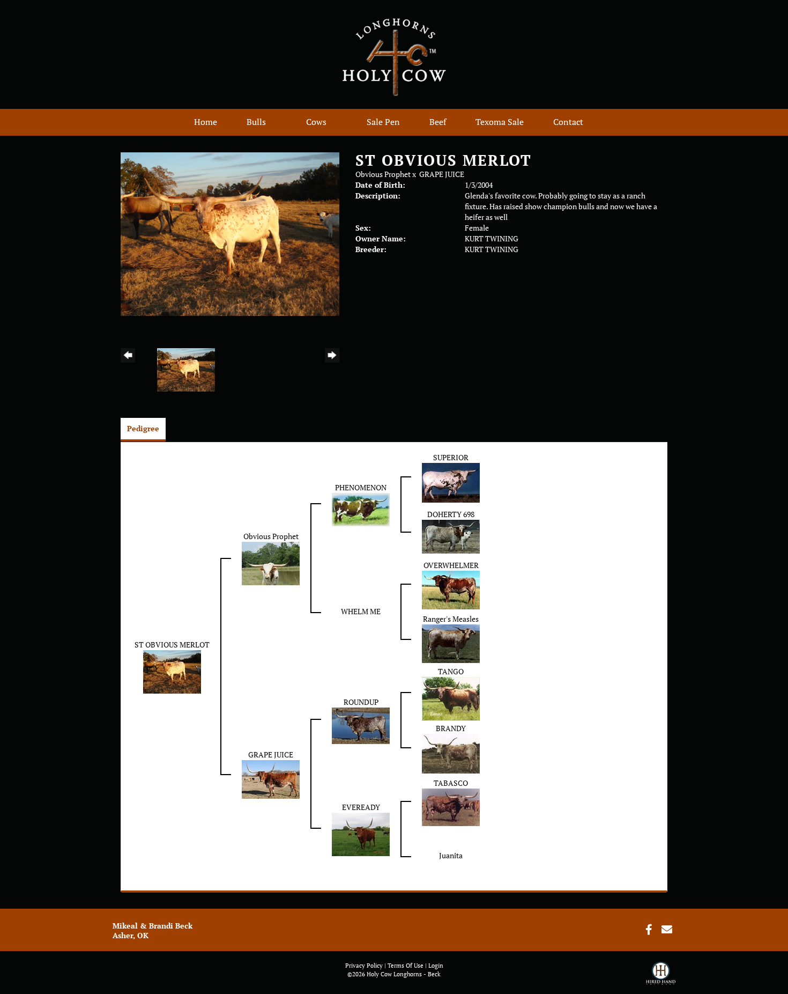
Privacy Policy (364, 965)
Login (435, 965)
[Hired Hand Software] (660, 978)
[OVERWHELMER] (451, 589)
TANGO (451, 671)
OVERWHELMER (451, 565)
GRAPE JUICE (441, 174)
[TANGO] (451, 698)
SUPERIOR (451, 457)
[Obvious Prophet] (271, 562)
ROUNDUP (361, 702)
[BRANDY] (451, 753)
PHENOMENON (360, 487)
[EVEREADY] (361, 833)
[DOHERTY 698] (451, 536)
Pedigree (143, 428)
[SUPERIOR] (451, 482)
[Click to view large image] (230, 233)
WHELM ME (361, 611)
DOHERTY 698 (450, 514)
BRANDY (451, 728)
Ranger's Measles (451, 619)
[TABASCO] (451, 806)
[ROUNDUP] (361, 724)
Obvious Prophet (383, 174)
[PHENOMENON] (361, 509)
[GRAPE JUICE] (271, 778)
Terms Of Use (405, 965)
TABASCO (451, 783)
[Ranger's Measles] (451, 643)
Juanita (451, 855)
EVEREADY (361, 807)
